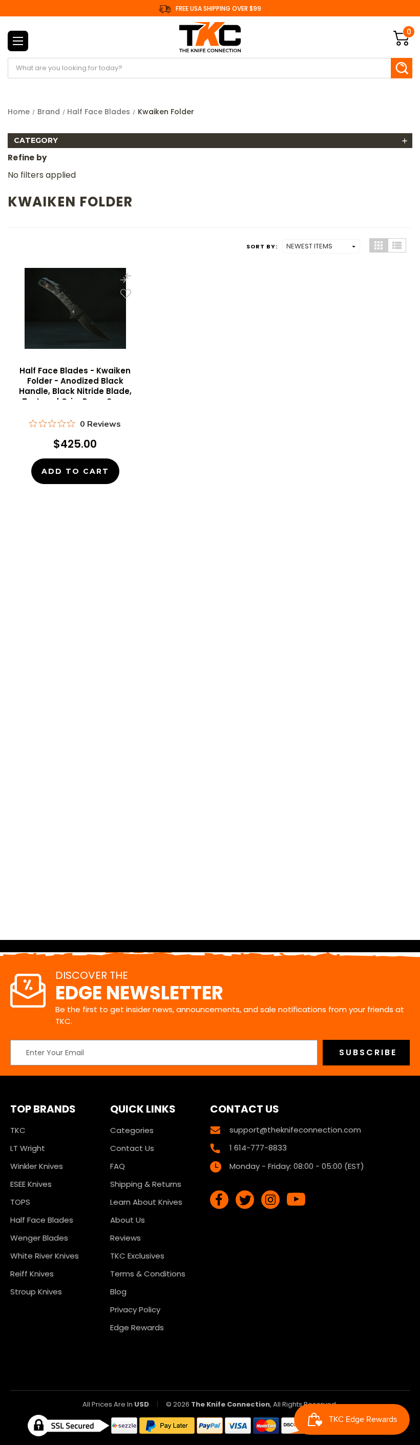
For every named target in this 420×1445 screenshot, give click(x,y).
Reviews (125, 1237)
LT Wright (27, 1148)
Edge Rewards (137, 1327)
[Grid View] (378, 245)
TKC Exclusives (137, 1255)
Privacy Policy (135, 1309)
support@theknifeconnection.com (295, 1129)
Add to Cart (75, 471)
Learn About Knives (146, 1202)
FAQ (117, 1166)
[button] (210, 140)
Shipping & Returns (145, 1184)
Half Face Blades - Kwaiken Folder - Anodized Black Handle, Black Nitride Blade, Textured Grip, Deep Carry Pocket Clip (75, 391)
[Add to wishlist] (125, 293)
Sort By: (262, 246)
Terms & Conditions (147, 1273)
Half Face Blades (41, 1219)
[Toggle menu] (18, 41)
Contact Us (132, 1148)
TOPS (20, 1202)
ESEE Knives (31, 1184)
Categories (132, 1130)
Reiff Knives (32, 1273)
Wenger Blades (39, 1237)
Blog (118, 1291)
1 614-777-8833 (258, 1147)
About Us (127, 1219)
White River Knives (44, 1255)
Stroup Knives (36, 1291)
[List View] (397, 245)
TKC (18, 1130)
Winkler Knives (36, 1166)
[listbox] (321, 246)
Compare (125, 277)
